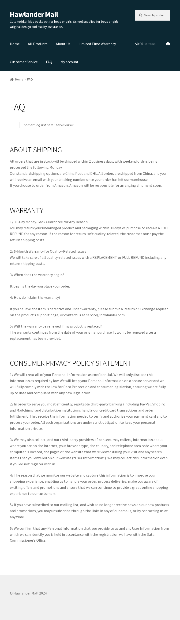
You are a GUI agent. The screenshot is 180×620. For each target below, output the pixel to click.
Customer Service (24, 61)
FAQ (49, 61)
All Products (38, 43)
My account (69, 61)
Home (15, 43)
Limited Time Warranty (97, 43)
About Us (63, 43)
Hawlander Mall (34, 14)
